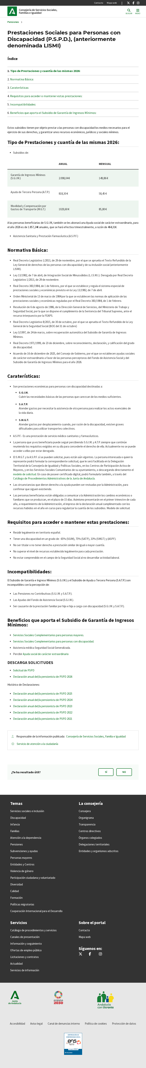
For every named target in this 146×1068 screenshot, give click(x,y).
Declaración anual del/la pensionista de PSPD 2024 (42, 700)
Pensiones (13, 22)
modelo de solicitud (24, 474)
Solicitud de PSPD (23, 670)
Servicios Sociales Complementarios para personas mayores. (48, 635)
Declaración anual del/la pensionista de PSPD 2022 (42, 712)
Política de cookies (96, 1023)
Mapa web (112, 2)
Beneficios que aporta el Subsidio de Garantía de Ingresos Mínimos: (53, 113)
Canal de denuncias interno (64, 1023)
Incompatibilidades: (23, 104)
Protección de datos (124, 1023)
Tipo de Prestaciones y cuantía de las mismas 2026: (45, 71)
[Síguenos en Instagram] (138, 3)
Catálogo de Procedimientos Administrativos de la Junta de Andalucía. (54, 478)
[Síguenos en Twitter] (128, 3)
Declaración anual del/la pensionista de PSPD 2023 (42, 706)
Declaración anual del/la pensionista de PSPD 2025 (42, 693)
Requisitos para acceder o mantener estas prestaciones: (46, 96)
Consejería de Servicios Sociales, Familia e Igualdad (96, 736)
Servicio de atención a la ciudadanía (37, 744)
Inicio (45, 11)
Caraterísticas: (19, 87)
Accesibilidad (17, 1023)
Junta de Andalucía (13, 11)
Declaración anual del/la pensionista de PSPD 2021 (42, 719)
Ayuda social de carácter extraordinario (46, 654)
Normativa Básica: (22, 79)
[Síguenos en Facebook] (133, 3)
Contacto (98, 2)
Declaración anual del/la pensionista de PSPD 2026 (42, 676)
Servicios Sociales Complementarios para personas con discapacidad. (53, 641)
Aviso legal (36, 1023)
